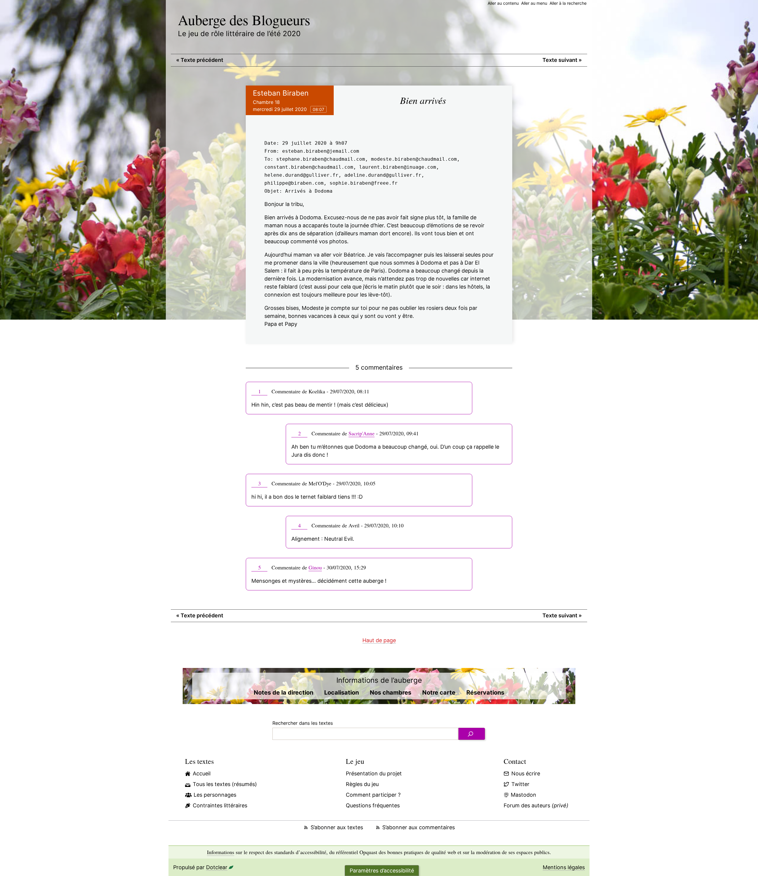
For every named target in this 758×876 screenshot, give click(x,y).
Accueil (202, 773)
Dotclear (216, 867)
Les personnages (215, 795)
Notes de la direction (283, 692)
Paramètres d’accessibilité (382, 870)
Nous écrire (525, 773)
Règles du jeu (362, 784)
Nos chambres (390, 692)
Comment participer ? (373, 795)
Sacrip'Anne (362, 433)
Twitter (520, 784)
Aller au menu (534, 3)
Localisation (341, 692)
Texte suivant (562, 60)
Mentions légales (564, 867)
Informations (220, 852)
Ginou (315, 567)
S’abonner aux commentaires (418, 827)
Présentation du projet (374, 773)
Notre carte (438, 692)
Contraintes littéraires (220, 805)
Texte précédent (199, 60)
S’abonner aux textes (337, 827)
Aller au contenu (503, 3)
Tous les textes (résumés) (225, 784)
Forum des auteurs (536, 805)
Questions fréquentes (373, 805)
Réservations (485, 692)
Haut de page (379, 640)
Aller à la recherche (568, 3)
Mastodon (523, 795)
